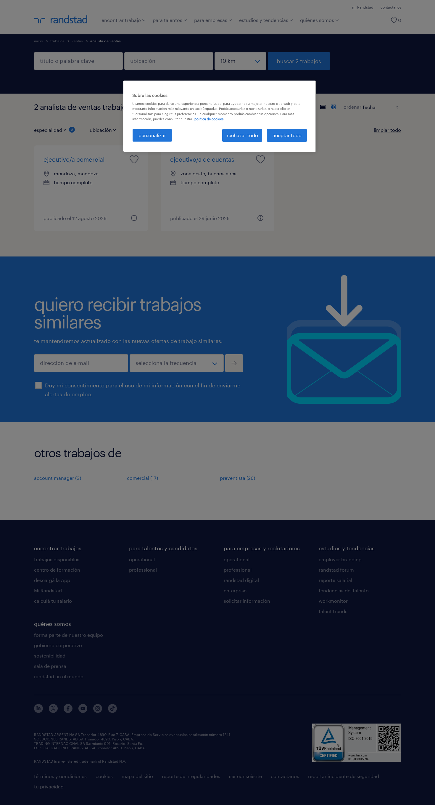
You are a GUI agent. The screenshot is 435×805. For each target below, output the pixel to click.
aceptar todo (287, 135)
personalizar (152, 135)
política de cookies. (209, 119)
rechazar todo (242, 135)
